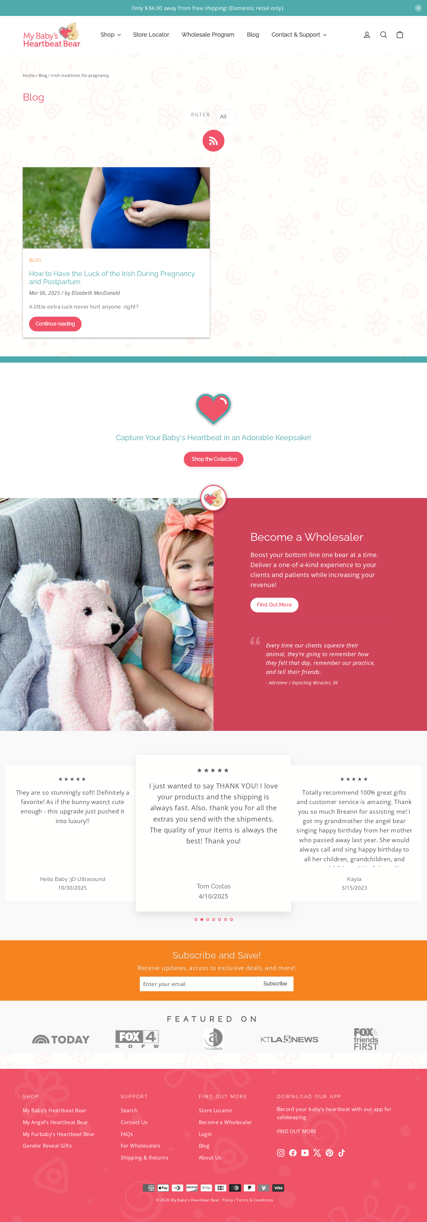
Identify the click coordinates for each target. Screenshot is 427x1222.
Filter (200, 114)
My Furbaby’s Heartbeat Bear (59, 1134)
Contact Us (134, 1122)
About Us (210, 1157)
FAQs (127, 1134)
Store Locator (151, 34)
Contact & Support (297, 34)
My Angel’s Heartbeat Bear (55, 1122)
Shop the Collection (214, 459)
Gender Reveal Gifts (47, 1145)
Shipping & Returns (145, 1157)
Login (205, 1134)
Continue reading (55, 324)
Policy (227, 1200)
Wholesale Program (208, 34)
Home (29, 75)
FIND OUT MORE (297, 1131)
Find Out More (274, 605)
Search (129, 1110)
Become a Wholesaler (225, 1122)
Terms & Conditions (255, 1200)
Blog (253, 34)
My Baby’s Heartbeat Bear (55, 1110)
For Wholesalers (141, 1145)
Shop (108, 34)
